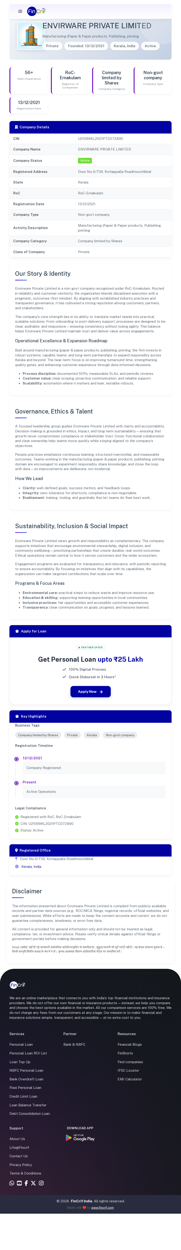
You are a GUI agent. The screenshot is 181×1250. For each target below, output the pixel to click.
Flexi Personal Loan (25, 1088)
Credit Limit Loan (23, 1096)
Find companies (130, 1062)
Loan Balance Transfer (27, 1105)
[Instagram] (41, 1184)
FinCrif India (81, 1201)
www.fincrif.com (102, 1207)
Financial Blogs (130, 1044)
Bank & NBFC (74, 1044)
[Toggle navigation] (20, 11)
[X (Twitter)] (33, 1184)
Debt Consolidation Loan (29, 1114)
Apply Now (87, 692)
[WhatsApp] (11, 1184)
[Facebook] (26, 1184)
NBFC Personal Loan (26, 1070)
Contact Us (18, 1156)
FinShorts (125, 1053)
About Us (17, 1139)
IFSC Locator (128, 1070)
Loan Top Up (19, 1062)
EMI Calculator (130, 1079)
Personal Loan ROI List (28, 1053)
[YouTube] (19, 1184)
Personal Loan (21, 1044)
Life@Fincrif (19, 1147)
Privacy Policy (20, 1165)
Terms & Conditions (25, 1173)
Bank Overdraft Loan (26, 1079)
